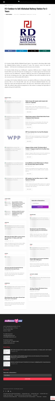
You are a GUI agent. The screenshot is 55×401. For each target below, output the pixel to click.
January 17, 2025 (29, 133)
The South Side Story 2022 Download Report (23, 395)
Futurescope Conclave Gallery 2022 (10, 396)
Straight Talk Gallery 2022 (8, 395)
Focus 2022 (35, 395)
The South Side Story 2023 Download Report (12, 393)
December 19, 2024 (33, 261)
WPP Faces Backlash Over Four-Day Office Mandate (36, 132)
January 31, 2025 (16, 208)
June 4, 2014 (16, 14)
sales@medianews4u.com (9, 343)
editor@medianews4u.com (9, 335)
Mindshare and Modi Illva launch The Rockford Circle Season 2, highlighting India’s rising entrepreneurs (31, 362)
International (10, 5)
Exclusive (44, 396)
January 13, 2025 (29, 166)
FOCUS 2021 (39, 396)
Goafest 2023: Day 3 (26, 393)
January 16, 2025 (29, 150)
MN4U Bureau (9, 14)
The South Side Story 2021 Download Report (26, 396)
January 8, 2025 (29, 181)
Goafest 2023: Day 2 (35, 393)
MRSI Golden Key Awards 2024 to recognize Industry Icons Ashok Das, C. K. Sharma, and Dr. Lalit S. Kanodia (15, 238)
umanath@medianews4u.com (9, 336)
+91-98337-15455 (15, 341)
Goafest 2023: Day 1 (44, 393)
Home (6, 5)
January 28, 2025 (29, 104)
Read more (29, 127)
